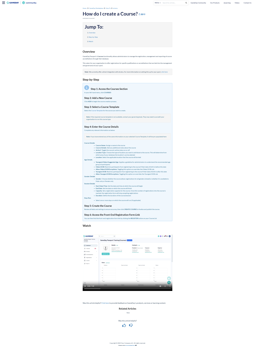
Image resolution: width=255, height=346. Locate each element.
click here (164, 72)
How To (108, 8)
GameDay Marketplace (96, 8)
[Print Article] (142, 14)
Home (84, 8)
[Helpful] (124, 326)
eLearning (227, 3)
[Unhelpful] (131, 326)
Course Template (97, 110)
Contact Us (247, 3)
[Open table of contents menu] (3, 2)
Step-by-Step (93, 37)
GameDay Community (198, 3)
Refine (157, 3)
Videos (237, 3)
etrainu (115, 8)
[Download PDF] (140, 14)
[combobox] (172, 3)
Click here (105, 303)
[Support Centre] (22, 1)
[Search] (186, 3)
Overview (92, 33)
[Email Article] (144, 14)
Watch (91, 41)
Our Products (215, 3)
